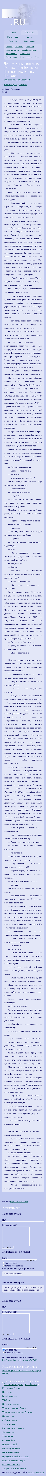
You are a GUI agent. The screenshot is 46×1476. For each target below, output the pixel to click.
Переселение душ (10, 1452)
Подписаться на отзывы (16, 1251)
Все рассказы (11, 1263)
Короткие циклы (12, 50)
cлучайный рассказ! (19, 1202)
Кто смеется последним (13, 1428)
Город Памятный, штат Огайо (15, 1456)
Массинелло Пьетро (11, 1388)
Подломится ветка (10, 1404)
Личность (13, 41)
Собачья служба (9, 1420)
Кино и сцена (29, 41)
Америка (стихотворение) (14, 1468)
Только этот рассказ (14, 1266)
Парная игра (8, 1416)
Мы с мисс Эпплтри (11, 1464)
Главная (12, 32)
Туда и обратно (9, 1424)
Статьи (29, 37)
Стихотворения (26, 57)
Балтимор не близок (11, 1448)
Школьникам (25, 54)
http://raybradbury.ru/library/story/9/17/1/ (19, 1360)
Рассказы (19, 47)
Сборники (30, 47)
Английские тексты (29, 50)
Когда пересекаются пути (13, 1460)
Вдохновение (12, 37)
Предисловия (11, 57)
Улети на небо (8, 1436)
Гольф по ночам (9, 1396)
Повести (9, 47)
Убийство (6, 1400)
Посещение (7, 1392)
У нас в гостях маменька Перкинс (17, 1412)
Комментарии (11, 54)
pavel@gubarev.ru (36, 1472)
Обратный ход (8, 1440)
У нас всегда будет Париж (15, 85)
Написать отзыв (11, 1213)
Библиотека (29, 32)
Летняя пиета (8, 1432)
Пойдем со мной (9, 1444)
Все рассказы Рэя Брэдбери (17, 80)
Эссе (37, 57)
